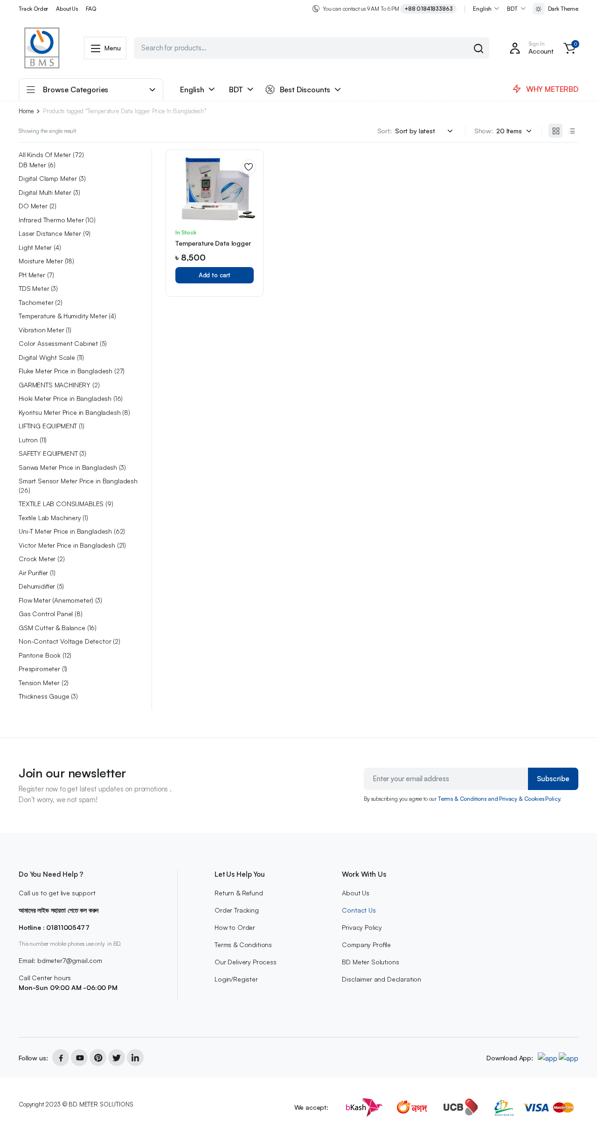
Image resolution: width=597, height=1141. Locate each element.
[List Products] (571, 130)
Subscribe (553, 778)
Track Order (33, 8)
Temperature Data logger (213, 243)
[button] (569, 48)
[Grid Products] (555, 130)
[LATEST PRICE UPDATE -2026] (42, 48)
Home (26, 111)
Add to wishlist (248, 167)
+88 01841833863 (428, 8)
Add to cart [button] (215, 275)
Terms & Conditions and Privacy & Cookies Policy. (499, 798)
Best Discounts (305, 89)
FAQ (91, 8)
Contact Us (358, 910)
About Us (67, 8)
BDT (512, 8)
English (482, 8)
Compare (251, 200)
